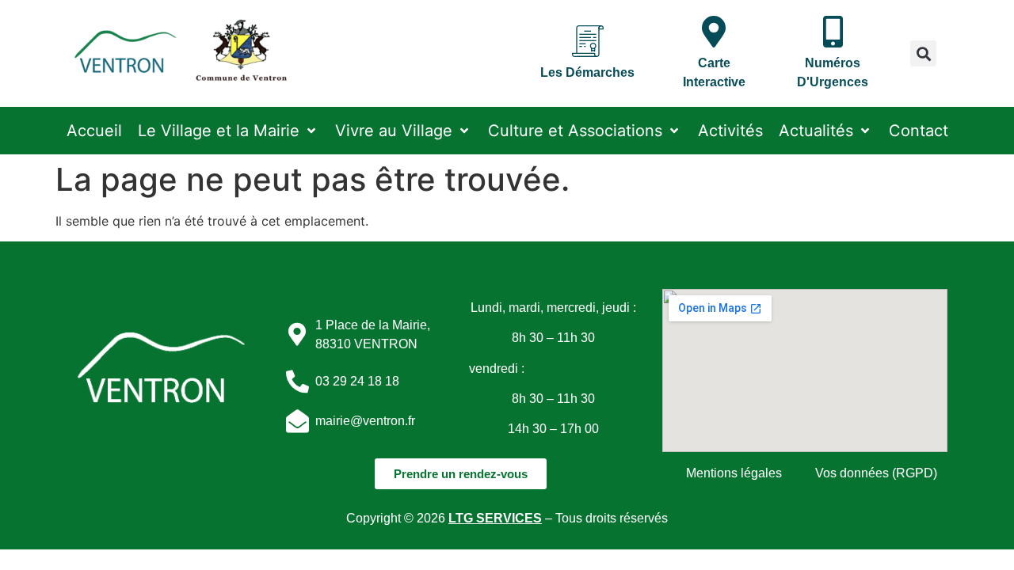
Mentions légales (734, 473)
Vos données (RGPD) (876, 473)
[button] (923, 53)
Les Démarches (587, 72)
